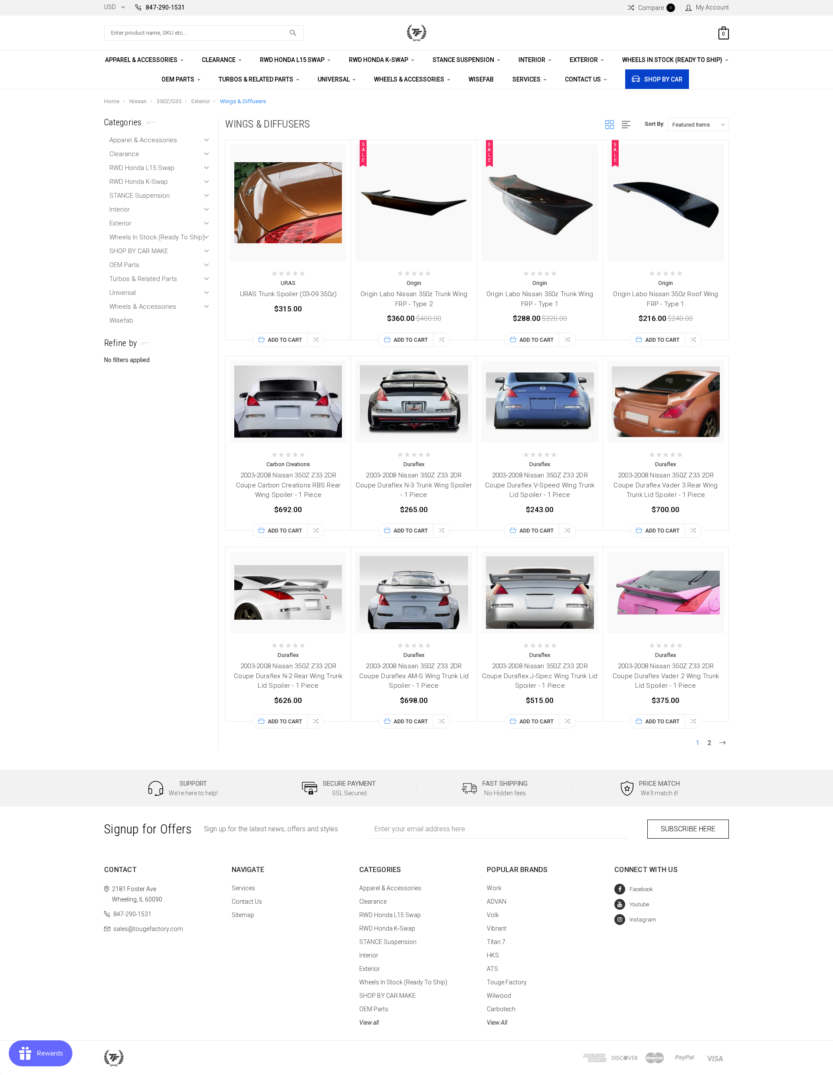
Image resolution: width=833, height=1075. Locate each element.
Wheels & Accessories (410, 79)
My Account (712, 7)
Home (111, 101)
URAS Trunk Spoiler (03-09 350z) (288, 294)
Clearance (219, 59)
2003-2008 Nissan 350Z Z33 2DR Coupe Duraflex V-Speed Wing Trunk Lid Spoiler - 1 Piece (539, 485)
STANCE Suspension (464, 59)
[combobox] (204, 33)
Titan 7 (496, 941)
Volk (493, 915)
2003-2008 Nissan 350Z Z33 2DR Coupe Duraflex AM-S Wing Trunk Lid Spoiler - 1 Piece (414, 675)
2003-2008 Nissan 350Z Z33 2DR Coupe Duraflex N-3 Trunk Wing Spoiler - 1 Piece (414, 485)
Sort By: (654, 124)
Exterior (584, 59)
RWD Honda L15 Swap (293, 59)
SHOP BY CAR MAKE (138, 251)
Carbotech (501, 1009)
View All (497, 1022)
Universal (334, 79)
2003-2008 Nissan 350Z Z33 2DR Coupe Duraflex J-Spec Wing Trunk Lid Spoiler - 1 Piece (540, 675)
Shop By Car (663, 79)
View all (369, 1022)
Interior (532, 59)
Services (527, 79)
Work (494, 888)
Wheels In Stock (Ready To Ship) (673, 59)
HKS (493, 955)
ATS (492, 968)
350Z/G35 (169, 101)
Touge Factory (507, 982)
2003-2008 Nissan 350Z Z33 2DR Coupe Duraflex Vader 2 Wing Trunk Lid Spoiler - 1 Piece (666, 675)
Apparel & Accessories (142, 59)
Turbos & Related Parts (257, 79)
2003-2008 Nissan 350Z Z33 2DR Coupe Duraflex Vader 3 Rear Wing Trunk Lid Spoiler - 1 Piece (665, 485)
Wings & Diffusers (243, 101)
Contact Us (583, 79)
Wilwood (499, 995)
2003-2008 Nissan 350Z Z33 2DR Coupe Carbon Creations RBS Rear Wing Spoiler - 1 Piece (288, 485)
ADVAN (496, 901)
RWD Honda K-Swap (379, 59)
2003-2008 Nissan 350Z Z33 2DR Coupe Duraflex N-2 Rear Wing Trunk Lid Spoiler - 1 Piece (288, 675)
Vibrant (496, 928)
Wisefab (481, 79)
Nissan (138, 101)
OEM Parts (178, 79)
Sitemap (243, 915)
